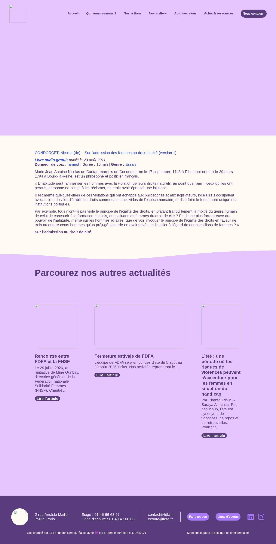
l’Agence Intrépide (116, 532)
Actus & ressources (218, 13)
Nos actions (132, 13)
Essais (130, 164)
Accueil (73, 13)
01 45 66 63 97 (107, 514)
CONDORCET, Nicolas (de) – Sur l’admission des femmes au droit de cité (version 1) (105, 153)
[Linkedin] (250, 516)
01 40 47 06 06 (121, 519)
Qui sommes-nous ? (101, 13)
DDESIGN (139, 532)
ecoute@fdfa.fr (160, 519)
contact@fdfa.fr (161, 514)
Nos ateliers (158, 13)
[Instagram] (261, 516)
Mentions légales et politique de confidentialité (218, 532)
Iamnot (73, 164)
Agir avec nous (185, 13)
